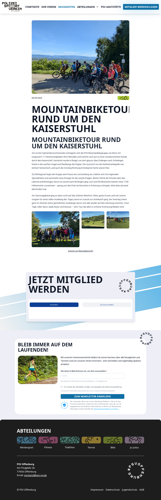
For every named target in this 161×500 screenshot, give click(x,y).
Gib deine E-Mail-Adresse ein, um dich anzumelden (83, 371)
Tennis (91, 447)
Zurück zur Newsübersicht (80, 251)
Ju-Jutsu (134, 447)
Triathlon (70, 447)
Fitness (48, 447)
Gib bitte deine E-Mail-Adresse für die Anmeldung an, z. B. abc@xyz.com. (84, 381)
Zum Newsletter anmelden (92, 396)
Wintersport (26, 447)
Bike (113, 447)
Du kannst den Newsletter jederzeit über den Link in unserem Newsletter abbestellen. (88, 391)
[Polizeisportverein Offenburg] (12, 7)
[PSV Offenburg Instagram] (136, 471)
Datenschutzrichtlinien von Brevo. (106, 409)
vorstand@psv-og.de (35, 475)
